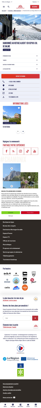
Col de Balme (6, 127)
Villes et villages (6, 2)
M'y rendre (11, 85)
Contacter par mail (20, 76)
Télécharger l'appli (9, 327)
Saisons (35, 2)
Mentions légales (8, 387)
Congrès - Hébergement (14, 10)
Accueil (4, 10)
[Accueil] (20, 7)
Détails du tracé (13, 89)
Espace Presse (7, 233)
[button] (20, 38)
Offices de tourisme (9, 241)
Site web (11, 93)
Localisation (6, 69)
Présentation (7, 56)
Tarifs (4, 60)
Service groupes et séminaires (12, 252)
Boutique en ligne (8, 222)
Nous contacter (7, 397)
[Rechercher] (8, 7)
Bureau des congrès (9, 226)
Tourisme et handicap (10, 259)
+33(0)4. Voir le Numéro (14, 82)
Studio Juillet (7, 393)
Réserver (34, 7)
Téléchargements (8, 256)
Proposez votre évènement (11, 248)
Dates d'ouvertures (8, 64)
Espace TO (6, 237)
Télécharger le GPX (13, 97)
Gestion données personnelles (12, 390)
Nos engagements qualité (10, 384)
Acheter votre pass (10, 300)
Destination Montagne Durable (12, 229)
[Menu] (4, 7)
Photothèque (7, 244)
